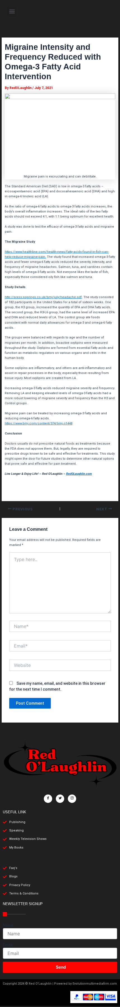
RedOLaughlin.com (79, 474)
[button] (12, 11)
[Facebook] (48, 799)
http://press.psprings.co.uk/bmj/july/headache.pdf (43, 297)
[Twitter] (60, 799)
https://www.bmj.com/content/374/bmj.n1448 (38, 423)
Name (8, 925)
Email (8, 945)
